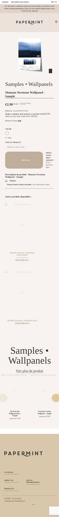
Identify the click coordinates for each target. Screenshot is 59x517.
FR (56, 2)
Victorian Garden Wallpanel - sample (44, 412)
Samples (5, 2)
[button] (29, 77)
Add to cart (25, 160)
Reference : (9, 111)
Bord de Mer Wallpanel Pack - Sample (15, 413)
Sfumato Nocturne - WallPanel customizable (22, 253)
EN (52, 2)
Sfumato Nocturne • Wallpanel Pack (22, 320)
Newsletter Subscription (20, 2)
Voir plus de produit (29, 371)
